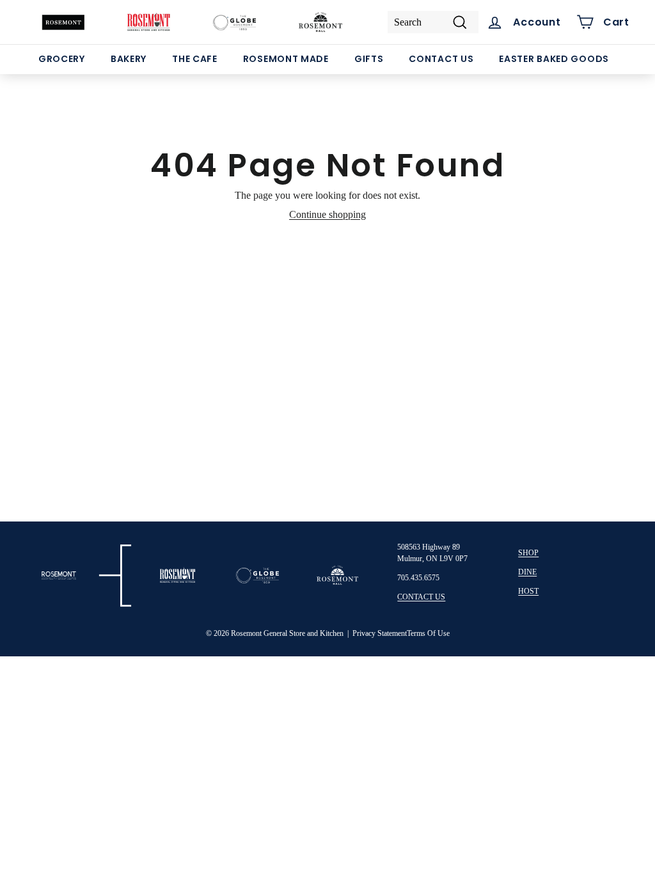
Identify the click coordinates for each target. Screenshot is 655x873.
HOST (528, 591)
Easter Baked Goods (554, 58)
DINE (527, 572)
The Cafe (194, 58)
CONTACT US (421, 596)
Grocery (61, 58)
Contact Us (441, 58)
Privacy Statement (379, 633)
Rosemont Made (286, 58)
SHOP (528, 552)
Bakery (128, 58)
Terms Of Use (428, 633)
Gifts (369, 58)
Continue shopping (327, 214)
